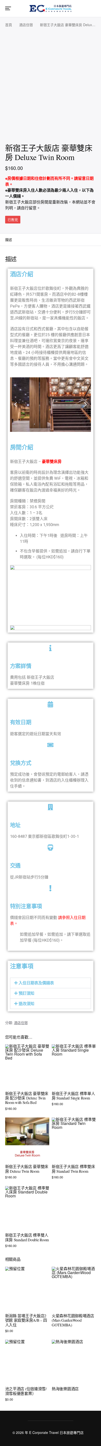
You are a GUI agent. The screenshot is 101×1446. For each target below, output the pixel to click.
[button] (16, 405)
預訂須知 (26, 993)
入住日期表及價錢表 (36, 983)
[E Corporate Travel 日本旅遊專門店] (50, 8)
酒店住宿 (26, 24)
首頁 (8, 24)
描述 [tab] (8, 239)
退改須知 (26, 1003)
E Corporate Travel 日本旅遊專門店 (56, 1432)
